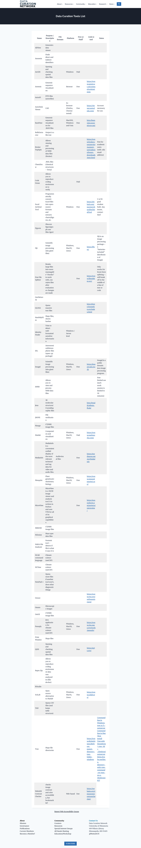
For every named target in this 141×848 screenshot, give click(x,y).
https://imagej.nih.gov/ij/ (91, 366)
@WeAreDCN (94, 834)
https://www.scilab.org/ (91, 694)
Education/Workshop (62, 834)
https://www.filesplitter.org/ (91, 278)
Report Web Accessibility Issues (66, 811)
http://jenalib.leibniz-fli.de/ (91, 405)
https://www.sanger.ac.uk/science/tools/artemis (91, 86)
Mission (23, 823)
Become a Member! (27, 834)
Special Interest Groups (63, 828)
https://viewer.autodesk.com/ (91, 108)
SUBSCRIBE (70, 844)
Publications (25, 828)
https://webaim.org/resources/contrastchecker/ (91, 794)
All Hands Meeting (61, 831)
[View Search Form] (119, 4)
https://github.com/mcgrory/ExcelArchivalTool (91, 207)
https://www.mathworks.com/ (91, 435)
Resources (58, 826)
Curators (57, 823)
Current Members (27, 831)
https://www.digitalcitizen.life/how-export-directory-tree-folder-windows (91, 748)
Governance (24, 826)
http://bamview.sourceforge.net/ (91, 123)
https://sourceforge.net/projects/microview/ (91, 505)
